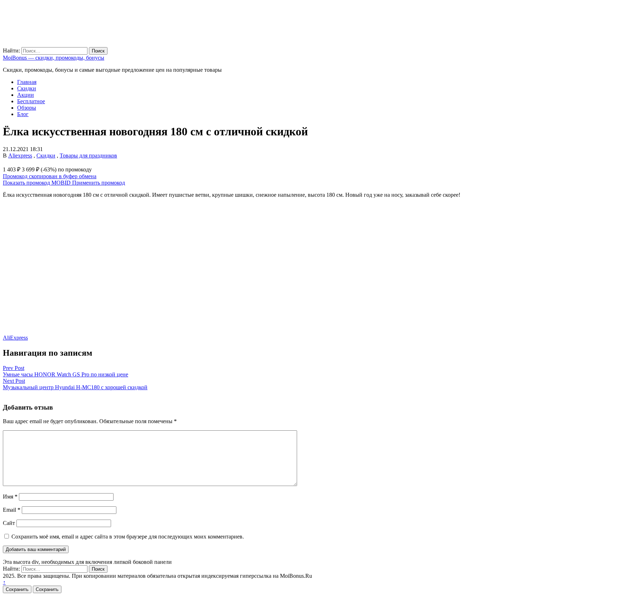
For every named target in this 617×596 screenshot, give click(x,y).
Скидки (26, 88)
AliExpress (15, 338)
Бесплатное (31, 101)
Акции (25, 95)
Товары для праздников (88, 155)
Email (11, 510)
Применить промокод (98, 183)
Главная (26, 82)
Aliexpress (20, 155)
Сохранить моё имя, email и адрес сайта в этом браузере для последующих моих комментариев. (127, 537)
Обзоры (26, 108)
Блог (23, 114)
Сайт (9, 523)
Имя (10, 497)
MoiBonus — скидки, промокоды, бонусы (53, 58)
